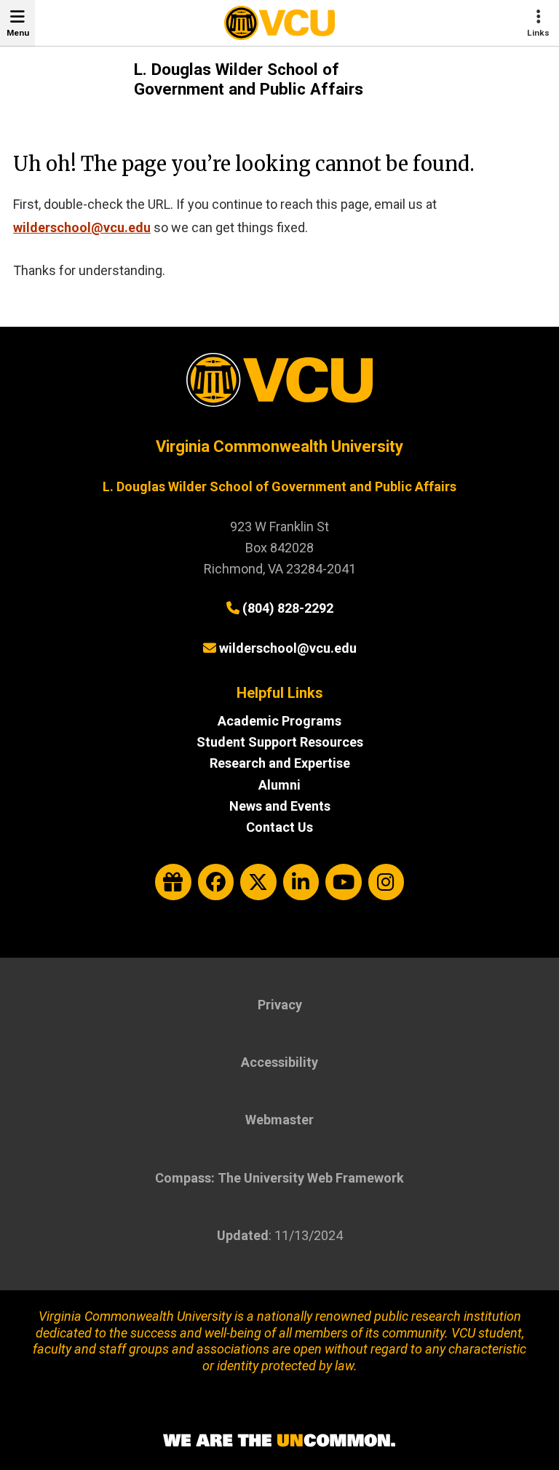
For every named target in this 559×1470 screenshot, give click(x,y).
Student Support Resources (280, 742)
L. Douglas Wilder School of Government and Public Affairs (248, 79)
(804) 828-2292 (287, 608)
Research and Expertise (280, 763)
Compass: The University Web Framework (279, 1177)
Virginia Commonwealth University (279, 446)
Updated (243, 1235)
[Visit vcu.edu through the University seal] (279, 385)
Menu (18, 33)
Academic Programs (279, 720)
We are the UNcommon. (279, 1441)
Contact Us (279, 827)
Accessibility (279, 1062)
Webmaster (279, 1119)
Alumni (279, 784)
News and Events (279, 806)
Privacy (280, 1004)
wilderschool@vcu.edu (82, 227)
